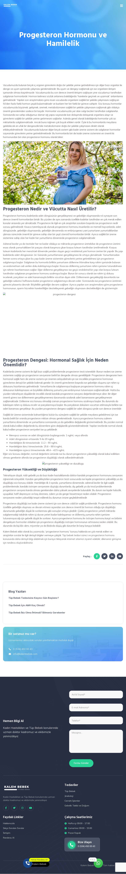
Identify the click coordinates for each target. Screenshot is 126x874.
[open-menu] (121, 6)
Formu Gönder (81, 763)
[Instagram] (22, 808)
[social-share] (97, 556)
